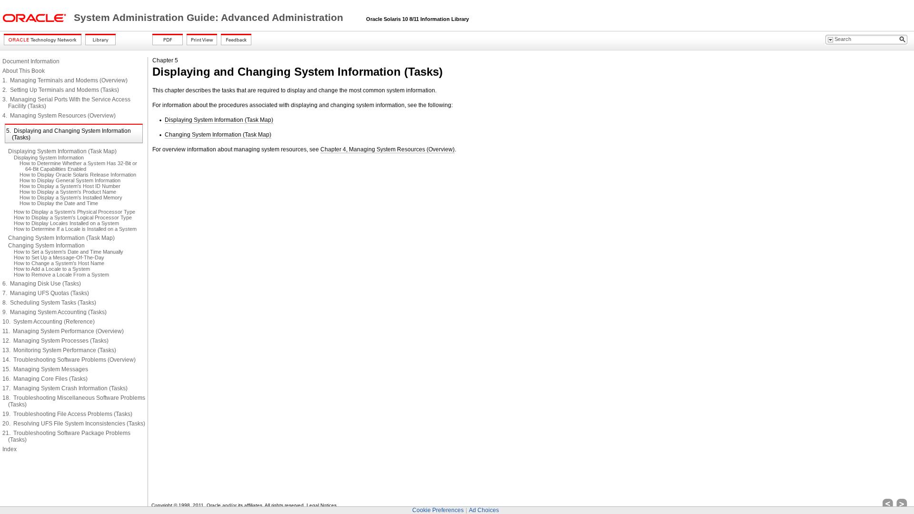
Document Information (31, 61)
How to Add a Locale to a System (52, 269)
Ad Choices (484, 510)
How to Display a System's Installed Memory (71, 197)
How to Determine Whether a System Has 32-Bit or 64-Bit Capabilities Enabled (78, 166)
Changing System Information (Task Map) (61, 238)
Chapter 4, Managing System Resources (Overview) (387, 149)
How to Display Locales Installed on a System (66, 223)
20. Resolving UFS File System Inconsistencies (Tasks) (73, 423)
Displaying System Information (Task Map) (62, 151)
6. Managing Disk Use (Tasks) (41, 283)
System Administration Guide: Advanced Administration (210, 17)
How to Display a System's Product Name (68, 192)
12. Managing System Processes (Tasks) (55, 340)
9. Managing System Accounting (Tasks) (54, 312)
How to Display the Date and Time (59, 203)
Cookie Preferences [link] (438, 510)
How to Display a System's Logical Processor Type (73, 217)
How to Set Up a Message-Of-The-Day (59, 257)
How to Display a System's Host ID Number (70, 186)
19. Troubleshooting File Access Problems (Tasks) (67, 414)
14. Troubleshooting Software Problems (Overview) (69, 359)
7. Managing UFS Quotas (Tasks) (45, 293)
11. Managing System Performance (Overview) (63, 331)
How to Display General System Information (70, 180)
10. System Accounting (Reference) (48, 321)
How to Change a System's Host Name (59, 263)
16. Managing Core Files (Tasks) (45, 379)
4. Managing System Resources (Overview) (59, 115)
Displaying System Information (49, 157)
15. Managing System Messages (45, 369)
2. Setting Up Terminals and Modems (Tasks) (60, 90)
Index (9, 449)
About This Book (23, 71)
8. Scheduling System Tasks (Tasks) (49, 302)
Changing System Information (46, 245)
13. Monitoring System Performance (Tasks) (59, 350)
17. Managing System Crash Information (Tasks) (65, 388)
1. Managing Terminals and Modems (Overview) (65, 80)
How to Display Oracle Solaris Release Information (78, 175)
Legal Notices (322, 505)
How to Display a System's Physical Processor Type (74, 212)
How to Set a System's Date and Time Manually (68, 252)
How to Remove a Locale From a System (61, 274)
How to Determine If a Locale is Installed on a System (75, 229)
